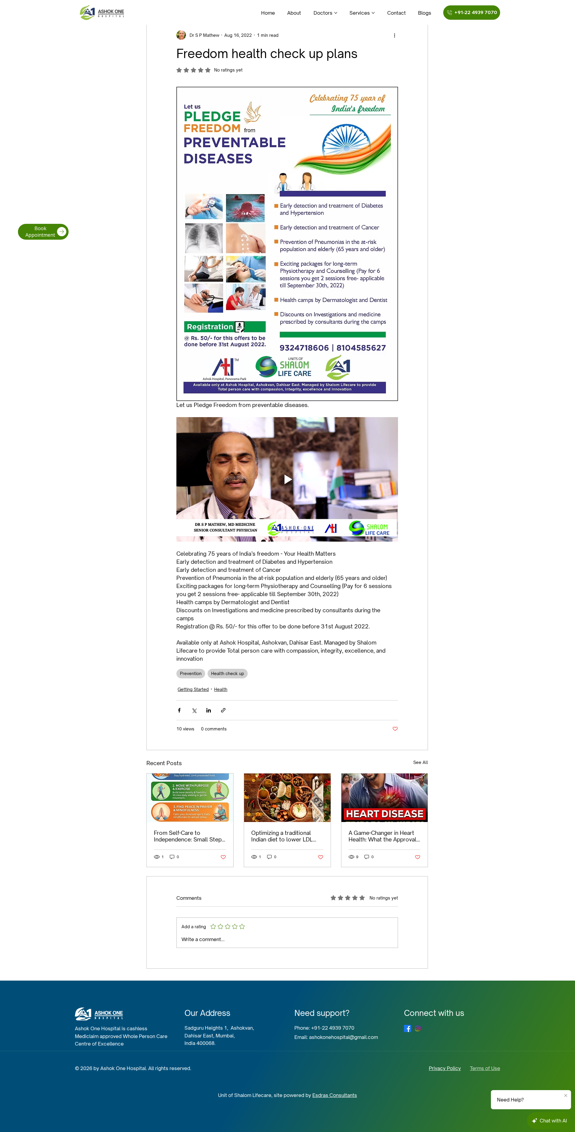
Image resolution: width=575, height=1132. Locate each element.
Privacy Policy (445, 1068)
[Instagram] (417, 1028)
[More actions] (394, 35)
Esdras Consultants (334, 1095)
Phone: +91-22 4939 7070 (324, 1028)
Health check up (227, 673)
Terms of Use (485, 1068)
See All (420, 762)
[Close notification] (566, 1095)
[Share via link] (223, 710)
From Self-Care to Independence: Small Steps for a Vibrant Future (189, 836)
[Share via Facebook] (179, 710)
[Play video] (287, 479)
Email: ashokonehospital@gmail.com (336, 1037)
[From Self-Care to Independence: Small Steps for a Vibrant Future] (190, 798)
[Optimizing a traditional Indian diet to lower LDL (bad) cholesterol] (287, 798)
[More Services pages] (373, 12)
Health (220, 689)
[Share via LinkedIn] (208, 710)
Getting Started (193, 689)
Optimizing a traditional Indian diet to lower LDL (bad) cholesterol (282, 836)
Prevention (191, 673)
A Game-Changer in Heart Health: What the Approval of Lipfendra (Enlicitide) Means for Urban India (382, 836)
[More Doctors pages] (335, 12)
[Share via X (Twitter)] (194, 710)
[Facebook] (407, 1028)
